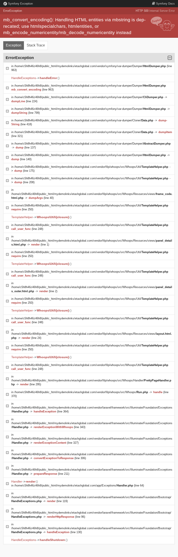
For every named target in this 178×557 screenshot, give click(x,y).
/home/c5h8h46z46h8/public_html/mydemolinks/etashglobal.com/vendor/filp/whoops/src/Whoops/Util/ (91, 166)
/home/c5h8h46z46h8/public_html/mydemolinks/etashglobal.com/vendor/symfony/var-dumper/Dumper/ (90, 66)
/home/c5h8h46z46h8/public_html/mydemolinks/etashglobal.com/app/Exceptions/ (73, 485)
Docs (165, 3)
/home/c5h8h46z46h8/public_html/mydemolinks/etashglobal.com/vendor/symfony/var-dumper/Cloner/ (83, 120)
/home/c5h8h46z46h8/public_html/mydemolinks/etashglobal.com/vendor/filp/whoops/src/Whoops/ (81, 392)
